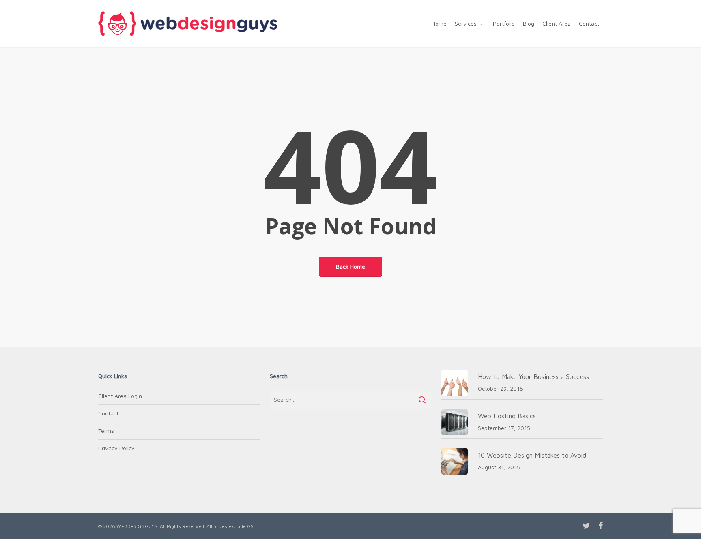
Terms (106, 430)
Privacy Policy (116, 448)
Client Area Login (120, 395)
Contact (108, 413)
